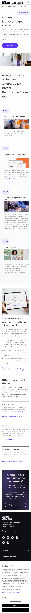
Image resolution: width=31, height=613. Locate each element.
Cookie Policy (5, 592)
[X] (12, 538)
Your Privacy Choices (15, 601)
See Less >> (5, 597)
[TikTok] (8, 543)
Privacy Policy (16, 592)
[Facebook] (3, 538)
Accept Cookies (15, 610)
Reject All (15, 605)
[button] (28, 2)
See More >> (5, 595)
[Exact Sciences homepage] (12, 2)
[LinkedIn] (8, 538)
